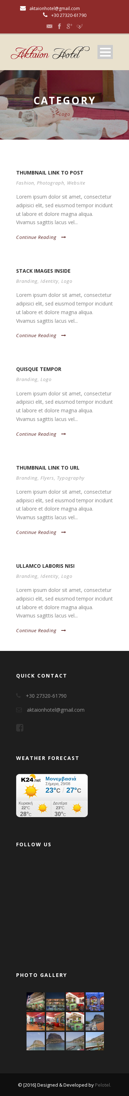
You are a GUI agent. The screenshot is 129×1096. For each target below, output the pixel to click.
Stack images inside (43, 270)
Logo (66, 281)
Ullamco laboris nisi (45, 565)
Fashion (25, 183)
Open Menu (105, 52)
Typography (71, 478)
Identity (49, 281)
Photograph (50, 183)
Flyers (47, 478)
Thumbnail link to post (49, 172)
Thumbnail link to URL (48, 467)
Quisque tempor (38, 369)
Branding (27, 281)
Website (76, 183)
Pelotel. (103, 1085)
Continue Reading (36, 237)
